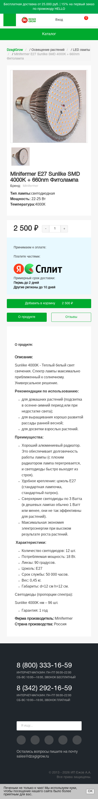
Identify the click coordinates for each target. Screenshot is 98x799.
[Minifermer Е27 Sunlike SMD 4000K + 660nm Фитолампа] (20, 156)
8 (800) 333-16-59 (44, 666)
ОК (90, 791)
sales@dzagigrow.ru (33, 756)
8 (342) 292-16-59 (44, 689)
